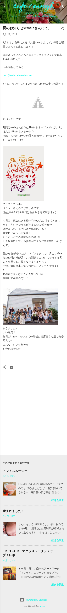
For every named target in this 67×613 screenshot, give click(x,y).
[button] (62, 29)
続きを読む (57, 500)
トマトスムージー (15, 471)
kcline (42, 606)
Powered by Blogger (35, 599)
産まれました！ (13, 511)
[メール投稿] (12, 368)
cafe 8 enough (34, 6)
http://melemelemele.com (17, 75)
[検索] (62, 7)
